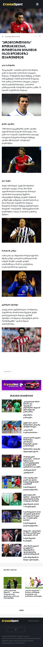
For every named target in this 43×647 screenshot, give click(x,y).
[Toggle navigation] (37, 4)
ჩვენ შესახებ (33, 621)
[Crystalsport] (13, 4)
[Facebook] (15, 629)
